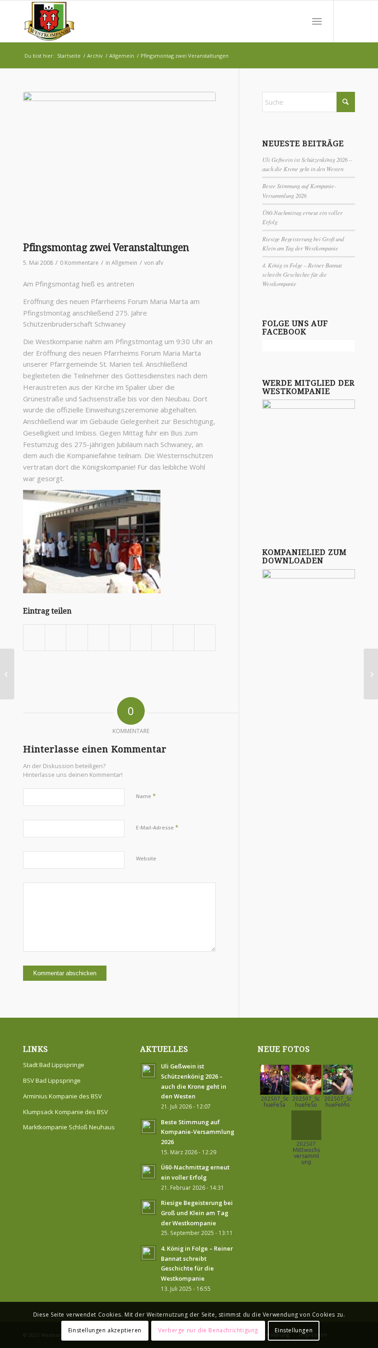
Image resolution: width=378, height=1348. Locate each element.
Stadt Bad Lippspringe (53, 1065)
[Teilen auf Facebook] (34, 637)
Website (146, 858)
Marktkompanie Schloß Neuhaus (69, 1127)
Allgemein (124, 263)
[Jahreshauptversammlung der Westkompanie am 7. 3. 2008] (7, 674)
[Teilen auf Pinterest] (98, 637)
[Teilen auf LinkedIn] (119, 637)
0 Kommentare (79, 263)
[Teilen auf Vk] (162, 637)
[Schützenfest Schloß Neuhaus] (371, 674)
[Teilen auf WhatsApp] (76, 637)
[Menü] (317, 21)
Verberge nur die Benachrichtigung (208, 1330)
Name (146, 796)
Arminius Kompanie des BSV (62, 1096)
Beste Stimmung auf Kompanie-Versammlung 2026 (197, 1132)
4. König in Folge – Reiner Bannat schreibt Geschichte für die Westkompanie (302, 274)
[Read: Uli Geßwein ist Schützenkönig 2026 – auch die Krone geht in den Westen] (148, 1070)
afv (159, 263)
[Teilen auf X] (55, 637)
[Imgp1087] (119, 164)
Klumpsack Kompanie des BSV (65, 1112)
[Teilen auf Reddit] (183, 637)
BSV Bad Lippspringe (52, 1080)
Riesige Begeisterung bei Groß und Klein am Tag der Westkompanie (197, 1213)
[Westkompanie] (49, 21)
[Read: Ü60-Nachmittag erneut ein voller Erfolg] (148, 1171)
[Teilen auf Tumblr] (140, 637)
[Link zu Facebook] (348, 21)
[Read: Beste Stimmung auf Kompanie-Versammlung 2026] (148, 1126)
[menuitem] (317, 21)
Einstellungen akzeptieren (105, 1330)
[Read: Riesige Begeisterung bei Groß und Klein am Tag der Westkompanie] (148, 1207)
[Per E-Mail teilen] (205, 637)
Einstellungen (294, 1330)
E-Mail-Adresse (157, 827)
